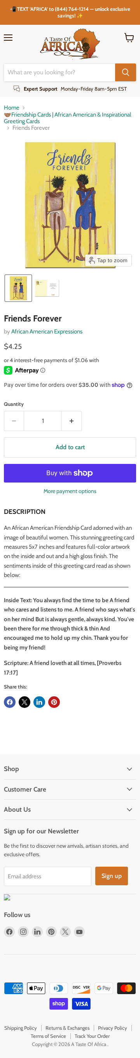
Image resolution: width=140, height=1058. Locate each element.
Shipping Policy (20, 1028)
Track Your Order (92, 1036)
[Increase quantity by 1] (72, 421)
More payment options (70, 491)
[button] (18, 288)
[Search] (125, 72)
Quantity (14, 404)
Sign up (112, 875)
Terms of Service (48, 1036)
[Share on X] (24, 702)
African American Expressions (46, 331)
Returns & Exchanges (67, 1028)
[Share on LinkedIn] (39, 702)
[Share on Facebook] (10, 702)
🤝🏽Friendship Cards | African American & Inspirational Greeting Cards (67, 118)
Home (11, 108)
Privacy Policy (112, 1028)
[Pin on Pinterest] (54, 702)
